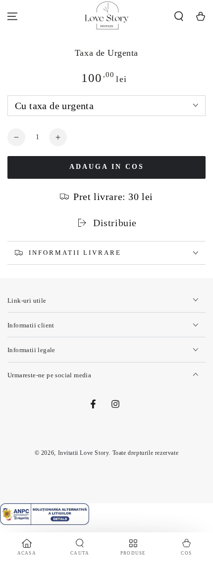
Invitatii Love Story (83, 452)
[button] (179, 16)
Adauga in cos (106, 166)
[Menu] (12, 16)
